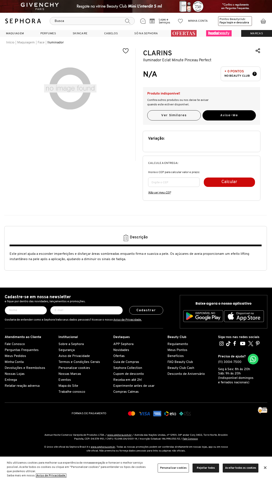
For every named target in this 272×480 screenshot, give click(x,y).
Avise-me (229, 115)
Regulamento (177, 344)
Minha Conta (14, 362)
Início (10, 42)
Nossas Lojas (15, 374)
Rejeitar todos (206, 468)
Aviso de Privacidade (74, 356)
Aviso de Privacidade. (127, 319)
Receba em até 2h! (127, 380)
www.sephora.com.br (119, 435)
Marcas (256, 33)
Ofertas (119, 356)
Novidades (121, 350)
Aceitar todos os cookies (240, 468)
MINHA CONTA (198, 21)
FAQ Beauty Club (180, 362)
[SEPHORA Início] (23, 21)
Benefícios (175, 356)
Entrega (11, 380)
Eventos (64, 380)
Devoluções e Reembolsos (25, 368)
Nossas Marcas (69, 374)
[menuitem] (15, 33)
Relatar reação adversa (22, 386)
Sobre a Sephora (71, 344)
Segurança (66, 350)
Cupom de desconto (128, 374)
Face (41, 42)
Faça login (226, 22)
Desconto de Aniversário (186, 374)
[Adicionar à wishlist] (126, 51)
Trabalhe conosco (71, 392)
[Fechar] (265, 467)
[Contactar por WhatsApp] (253, 359)
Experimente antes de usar (133, 386)
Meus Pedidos (15, 356)
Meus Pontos (177, 350)
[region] (136, 468)
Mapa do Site (68, 386)
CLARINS (157, 53)
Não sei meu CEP (159, 192)
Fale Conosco (15, 344)
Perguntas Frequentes (22, 350)
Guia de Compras (126, 362)
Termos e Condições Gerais (79, 362)
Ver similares (174, 115)
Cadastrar (146, 310)
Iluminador (55, 42)
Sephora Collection (127, 368)
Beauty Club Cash (180, 368)
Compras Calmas (126, 392)
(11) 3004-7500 (229, 362)
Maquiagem (26, 42)
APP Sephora (123, 344)
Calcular (229, 182)
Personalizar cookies (74, 368)
